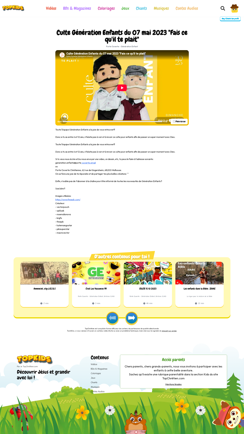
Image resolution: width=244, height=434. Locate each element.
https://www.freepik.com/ (67, 199)
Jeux (125, 8)
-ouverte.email (88, 162)
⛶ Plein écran (179, 121)
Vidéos (51, 8)
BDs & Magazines (77, 8)
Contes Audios (187, 8)
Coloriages (106, 8)
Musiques (161, 8)
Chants (141, 8)
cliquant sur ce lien (169, 331)
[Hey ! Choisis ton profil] (234, 8)
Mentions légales (173, 384)
